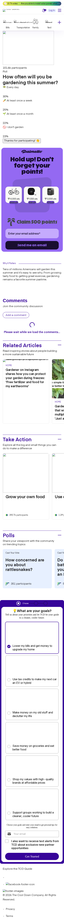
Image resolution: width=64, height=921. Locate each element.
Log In (52, 11)
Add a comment (16, 315)
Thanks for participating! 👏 (21, 140)
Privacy (10, 909)
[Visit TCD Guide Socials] (9, 877)
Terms (9, 916)
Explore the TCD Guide (17, 869)
